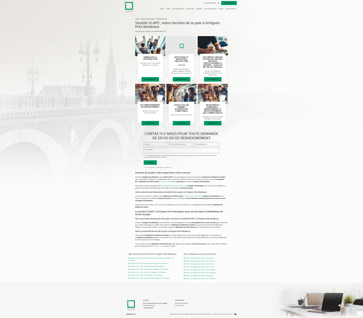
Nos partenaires (230, 9)
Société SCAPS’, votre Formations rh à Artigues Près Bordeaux (149, 269)
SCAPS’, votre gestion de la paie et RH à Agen (199, 276)
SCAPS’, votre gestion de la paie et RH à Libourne (200, 278)
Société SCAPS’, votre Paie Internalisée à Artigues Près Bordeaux (150, 278)
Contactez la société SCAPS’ (193, 196)
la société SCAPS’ (165, 181)
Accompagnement (178, 9)
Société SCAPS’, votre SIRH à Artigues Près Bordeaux (146, 275)
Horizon (129, 314)
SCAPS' (168, 9)
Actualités (199, 9)
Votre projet (190, 9)
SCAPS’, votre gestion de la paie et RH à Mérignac (200, 270)
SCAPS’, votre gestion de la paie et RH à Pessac (199, 267)
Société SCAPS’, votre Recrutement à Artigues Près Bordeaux (148, 263)
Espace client (229, 3)
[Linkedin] (219, 3)
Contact (220, 9)
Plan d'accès (175, 314)
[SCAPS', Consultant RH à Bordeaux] (128, 6)
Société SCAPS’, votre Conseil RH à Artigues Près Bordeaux (148, 272)
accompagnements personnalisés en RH (173, 186)
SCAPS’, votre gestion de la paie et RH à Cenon (199, 258)
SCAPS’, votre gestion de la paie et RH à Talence (200, 261)
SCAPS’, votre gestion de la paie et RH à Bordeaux (200, 273)
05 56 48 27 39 (211, 3)
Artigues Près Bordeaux (148, 19)
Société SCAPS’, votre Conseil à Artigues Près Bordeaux (147, 266)
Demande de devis (210, 9)
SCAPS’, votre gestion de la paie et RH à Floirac (199, 264)
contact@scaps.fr (148, 308)
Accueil (162, 9)
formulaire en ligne (159, 246)
